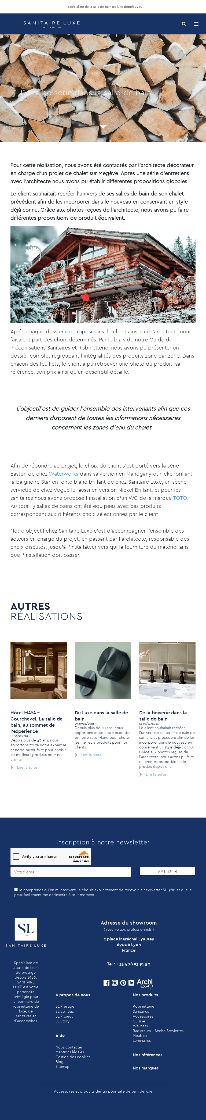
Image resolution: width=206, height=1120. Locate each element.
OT (179, 497)
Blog (60, 1061)
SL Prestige (65, 1006)
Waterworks (63, 473)
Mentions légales (70, 1052)
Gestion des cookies (73, 1056)
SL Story (62, 1021)
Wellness (140, 1025)
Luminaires (142, 1040)
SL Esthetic (65, 1011)
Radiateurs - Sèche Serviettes (158, 1030)
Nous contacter (69, 1047)
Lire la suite (26, 767)
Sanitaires (141, 1011)
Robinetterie (143, 1006)
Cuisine (139, 1021)
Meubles (140, 1035)
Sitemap (62, 1066)
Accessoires (143, 1016)
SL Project (64, 1016)
